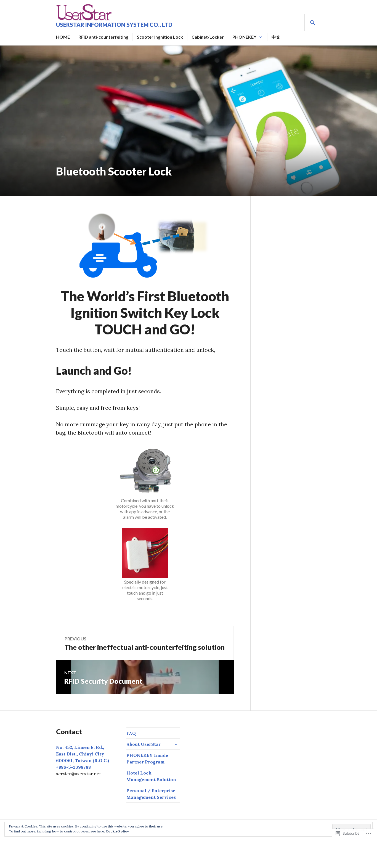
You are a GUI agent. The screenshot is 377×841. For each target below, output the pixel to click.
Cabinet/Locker (208, 36)
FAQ (131, 733)
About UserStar (143, 744)
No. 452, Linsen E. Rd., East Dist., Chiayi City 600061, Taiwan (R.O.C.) (82, 753)
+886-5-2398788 (73, 767)
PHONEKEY (244, 36)
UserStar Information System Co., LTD (114, 24)
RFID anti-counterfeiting (103, 36)
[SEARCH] (312, 22)
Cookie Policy (117, 831)
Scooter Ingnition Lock (160, 36)
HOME (63, 36)
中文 (276, 36)
